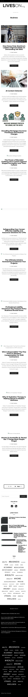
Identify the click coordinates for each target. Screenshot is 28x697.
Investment (12, 584)
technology (17, 593)
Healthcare (19, 575)
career (11, 564)
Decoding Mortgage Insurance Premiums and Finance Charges (14, 132)
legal (5, 586)
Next (18, 486)
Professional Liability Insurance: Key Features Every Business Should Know (14, 308)
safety (12, 591)
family (16, 570)
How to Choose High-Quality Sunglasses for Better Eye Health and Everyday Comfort (18, 526)
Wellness (12, 599)
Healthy (9, 579)
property (21, 589)
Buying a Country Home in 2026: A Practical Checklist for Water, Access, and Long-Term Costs (20, 535)
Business (14, 562)
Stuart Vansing (14, 52)
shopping (18, 591)
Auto (5, 562)
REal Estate (5, 591)
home (18, 578)
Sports (24, 591)
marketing (21, 586)
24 (15, 486)
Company (8, 567)
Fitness (13, 572)
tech (9, 593)
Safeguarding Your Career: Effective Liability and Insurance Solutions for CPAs (14, 230)
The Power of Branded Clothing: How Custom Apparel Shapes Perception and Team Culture (14, 162)
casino (17, 564)
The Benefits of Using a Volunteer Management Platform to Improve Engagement (22, 549)
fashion (23, 570)
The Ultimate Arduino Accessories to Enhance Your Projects (14, 261)
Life (11, 586)
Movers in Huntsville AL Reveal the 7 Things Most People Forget (14, 439)
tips (23, 593)
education (19, 567)
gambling (20, 572)
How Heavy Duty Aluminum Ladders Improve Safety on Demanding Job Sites (14, 47)
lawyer (23, 584)
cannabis (23, 562)
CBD (22, 564)
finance (7, 572)
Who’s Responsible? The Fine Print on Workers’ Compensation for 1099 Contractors (14, 354)
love (15, 586)
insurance (5, 584)
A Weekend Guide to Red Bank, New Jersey (17, 518)
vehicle (21, 596)
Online (15, 589)
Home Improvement (10, 581)
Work (19, 599)
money (7, 589)
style (5, 593)
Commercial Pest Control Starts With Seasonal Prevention (21, 541)
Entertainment (8, 570)
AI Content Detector (14, 91)
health (10, 575)
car (6, 565)
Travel (8, 596)
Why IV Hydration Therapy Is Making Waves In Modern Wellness (14, 398)
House (20, 581)
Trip (15, 596)
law (18, 584)
